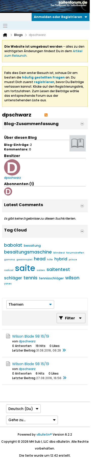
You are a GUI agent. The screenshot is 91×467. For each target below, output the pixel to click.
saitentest (58, 269)
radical (8, 270)
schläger (13, 278)
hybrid (60, 259)
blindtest (59, 252)
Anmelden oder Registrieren (58, 17)
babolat (13, 245)
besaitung (32, 245)
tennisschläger (51, 278)
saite (25, 268)
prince (73, 259)
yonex (7, 283)
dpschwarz (27, 341)
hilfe (50, 259)
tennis (30, 278)
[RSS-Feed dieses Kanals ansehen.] (46, 114)
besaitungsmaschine (28, 252)
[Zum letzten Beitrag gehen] (64, 350)
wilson (72, 278)
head (40, 259)
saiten (41, 270)
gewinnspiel (24, 259)
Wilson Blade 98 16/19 (30, 336)
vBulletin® (44, 434)
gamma (9, 259)
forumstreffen (75, 252)
